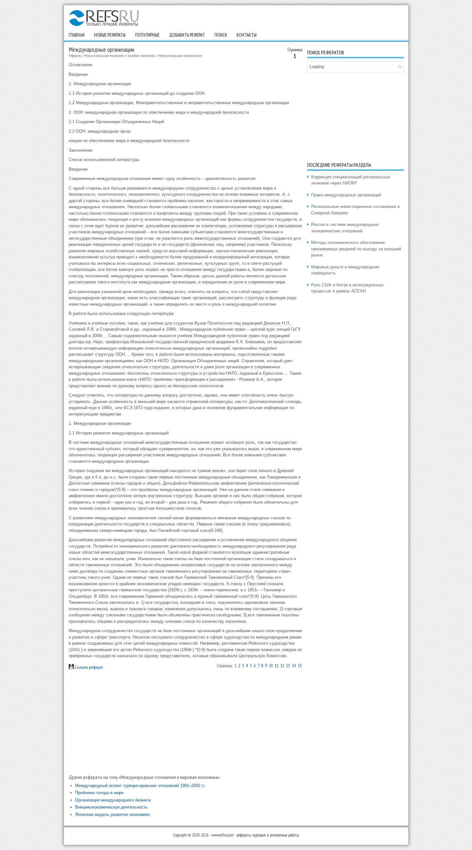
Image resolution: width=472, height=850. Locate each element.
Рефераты (75, 55)
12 (282, 665)
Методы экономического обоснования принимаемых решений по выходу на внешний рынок (356, 248)
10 (271, 665)
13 (288, 665)
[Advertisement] (185, 722)
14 (294, 665)
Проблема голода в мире (99, 792)
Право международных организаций (346, 194)
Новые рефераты (110, 35)
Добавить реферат (187, 35)
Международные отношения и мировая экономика (119, 55)
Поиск (220, 35)
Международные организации (180, 55)
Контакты (247, 35)
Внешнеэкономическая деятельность (111, 807)
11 (276, 665)
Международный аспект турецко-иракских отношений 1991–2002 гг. (140, 785)
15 (300, 665)
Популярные (147, 35)
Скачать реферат (88, 667)
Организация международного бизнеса (113, 800)
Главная (76, 35)
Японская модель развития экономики (112, 814)
